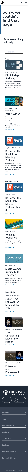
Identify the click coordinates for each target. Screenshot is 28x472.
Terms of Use (18, 467)
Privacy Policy (10, 467)
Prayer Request (17, 400)
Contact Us (6, 400)
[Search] (6, 52)
